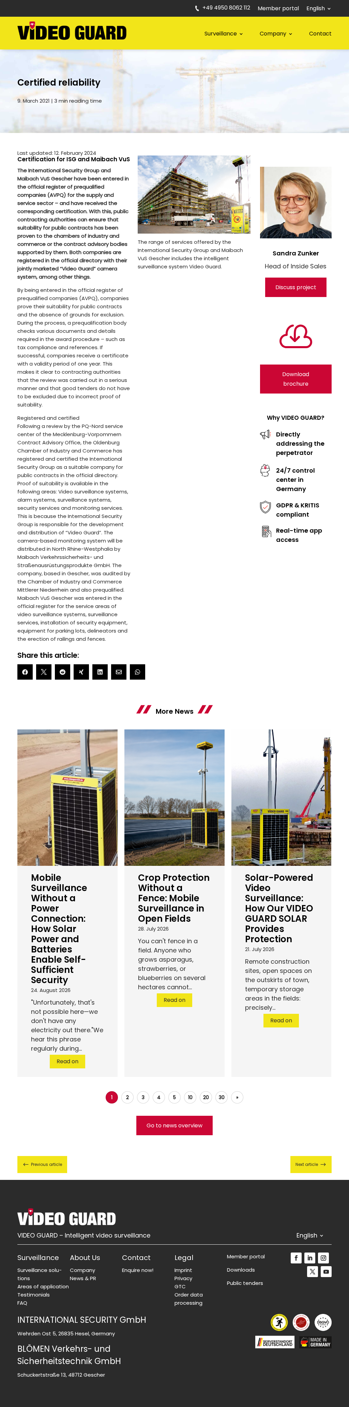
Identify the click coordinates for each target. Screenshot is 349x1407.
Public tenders (245, 1283)
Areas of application (43, 1286)
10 (190, 1097)
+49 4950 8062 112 (226, 8)
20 (206, 1097)
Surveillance (220, 34)
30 (222, 1097)
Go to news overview (174, 1125)
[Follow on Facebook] (296, 1258)
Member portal (278, 9)
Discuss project (295, 287)
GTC (180, 1286)
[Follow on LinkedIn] (309, 1258)
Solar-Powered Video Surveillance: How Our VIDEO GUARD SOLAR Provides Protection (279, 908)
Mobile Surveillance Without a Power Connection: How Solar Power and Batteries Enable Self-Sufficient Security (59, 929)
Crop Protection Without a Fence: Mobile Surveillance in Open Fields (174, 898)
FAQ (22, 1302)
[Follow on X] (312, 1271)
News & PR (83, 1278)
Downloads (241, 1269)
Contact (320, 34)
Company (273, 34)
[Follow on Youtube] (326, 1271)
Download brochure (295, 378)
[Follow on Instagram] (323, 1258)
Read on (67, 1061)
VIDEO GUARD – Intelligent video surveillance (83, 1236)
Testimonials (33, 1294)
